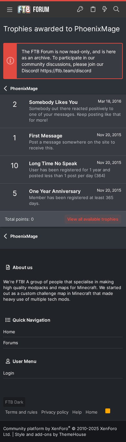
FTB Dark (14, 402)
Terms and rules (21, 412)
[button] (9, 9)
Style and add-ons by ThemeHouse (50, 434)
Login (8, 373)
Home (9, 331)
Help (77, 412)
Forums (10, 342)
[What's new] (104, 9)
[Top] (101, 412)
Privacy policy (54, 412)
